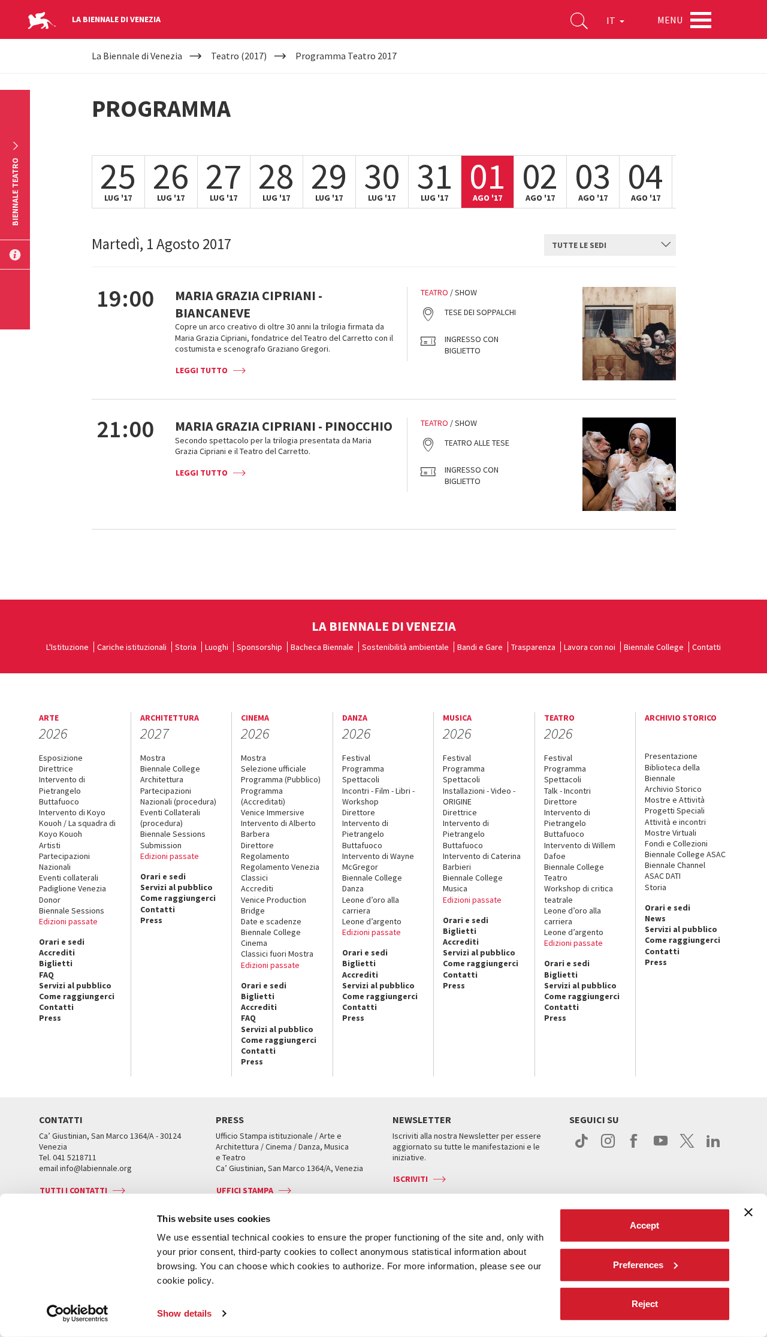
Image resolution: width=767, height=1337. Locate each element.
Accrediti (57, 952)
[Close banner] (748, 1212)
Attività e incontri (675, 821)
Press (50, 1017)
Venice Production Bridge (273, 905)
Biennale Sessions (71, 910)
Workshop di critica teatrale (578, 894)
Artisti (50, 845)
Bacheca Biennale (322, 647)
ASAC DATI (663, 875)
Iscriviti (410, 1178)
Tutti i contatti (73, 1190)
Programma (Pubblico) (281, 779)
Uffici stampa (244, 1190)
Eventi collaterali (68, 877)
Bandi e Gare (480, 647)
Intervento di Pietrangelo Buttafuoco (62, 790)
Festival (356, 757)
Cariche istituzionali (132, 647)
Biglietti (56, 963)
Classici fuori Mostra (277, 953)
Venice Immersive (272, 812)
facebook (634, 1147)
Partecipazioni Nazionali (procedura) (178, 796)
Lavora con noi (589, 647)
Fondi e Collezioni (676, 843)
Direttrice (56, 768)
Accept (644, 1225)
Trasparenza (533, 647)
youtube (660, 1147)
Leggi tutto (202, 370)
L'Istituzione (67, 647)
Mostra (152, 757)
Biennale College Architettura (170, 774)
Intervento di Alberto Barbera (278, 828)
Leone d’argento (371, 921)
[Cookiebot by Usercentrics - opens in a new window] (77, 1314)
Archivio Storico (673, 789)
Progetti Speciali (675, 810)
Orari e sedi (61, 941)
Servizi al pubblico (75, 985)
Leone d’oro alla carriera (370, 905)
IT (611, 20)
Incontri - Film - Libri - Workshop (378, 796)
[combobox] (610, 245)
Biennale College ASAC (685, 854)
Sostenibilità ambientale (405, 647)
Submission (161, 845)
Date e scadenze (271, 921)
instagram (608, 1147)
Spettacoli (360, 779)
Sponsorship (259, 647)
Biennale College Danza (372, 883)
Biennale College (654, 647)
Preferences (638, 1264)
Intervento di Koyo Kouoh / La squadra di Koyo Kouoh (77, 823)
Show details (184, 1313)
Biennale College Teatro (574, 872)
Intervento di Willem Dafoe (579, 850)
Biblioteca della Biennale (672, 773)
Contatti (706, 647)
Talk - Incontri (567, 790)
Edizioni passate (68, 921)
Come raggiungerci (76, 996)
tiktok (581, 1147)
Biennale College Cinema (271, 937)
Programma (363, 768)
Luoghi (216, 647)
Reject (645, 1304)
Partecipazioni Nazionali (64, 861)
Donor (50, 899)
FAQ (46, 974)
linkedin (713, 1147)
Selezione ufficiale (273, 768)
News (655, 918)
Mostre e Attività (675, 799)
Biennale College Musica (473, 883)
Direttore (257, 845)
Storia (186, 647)
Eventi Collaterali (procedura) (170, 817)
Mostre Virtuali (670, 832)
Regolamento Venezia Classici (280, 872)
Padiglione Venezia (72, 888)
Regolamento (265, 856)
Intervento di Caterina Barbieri (482, 861)
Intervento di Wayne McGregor (378, 861)
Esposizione (61, 757)
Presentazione (671, 756)
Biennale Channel (675, 865)
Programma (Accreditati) (263, 796)
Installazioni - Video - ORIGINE (479, 796)
